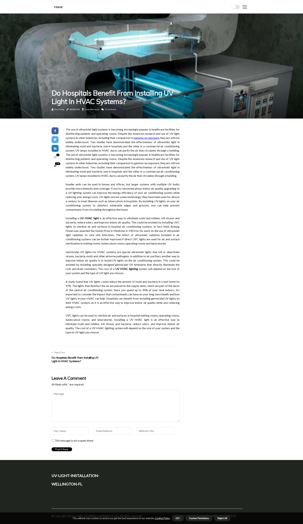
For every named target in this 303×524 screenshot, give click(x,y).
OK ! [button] (178, 518)
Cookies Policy (162, 518)
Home (58, 7)
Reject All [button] (222, 518)
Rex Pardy (59, 109)
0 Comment (110, 109)
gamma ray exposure (146, 137)
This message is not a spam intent (74, 440)
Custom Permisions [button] (199, 518)
